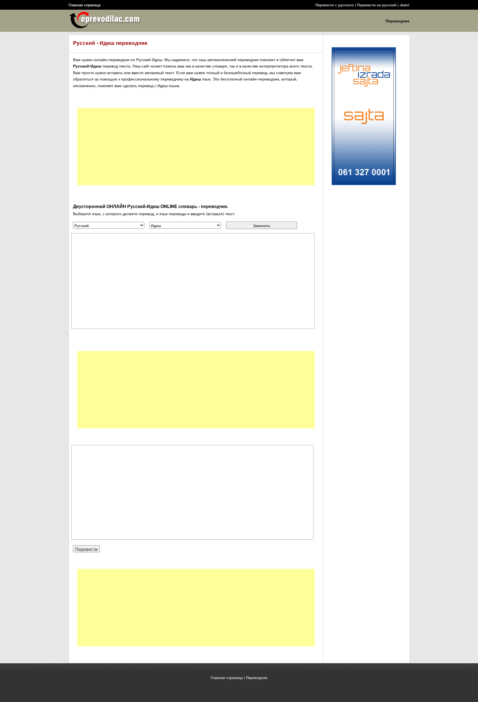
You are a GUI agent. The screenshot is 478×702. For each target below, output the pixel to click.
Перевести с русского (334, 4)
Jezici (404, 4)
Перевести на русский (376, 4)
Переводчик (397, 21)
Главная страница (84, 4)
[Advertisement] (196, 146)
